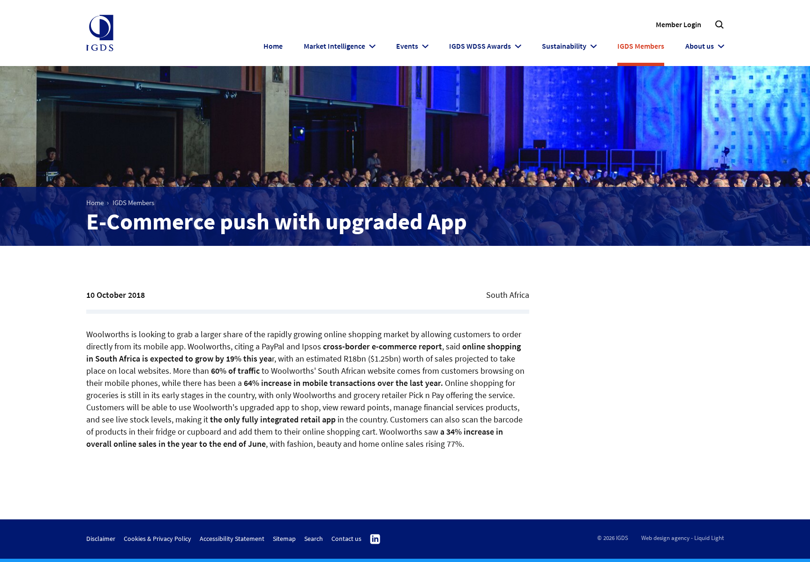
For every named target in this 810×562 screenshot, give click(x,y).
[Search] (719, 24)
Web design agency (665, 538)
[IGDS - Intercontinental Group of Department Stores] (100, 33)
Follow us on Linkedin (375, 539)
